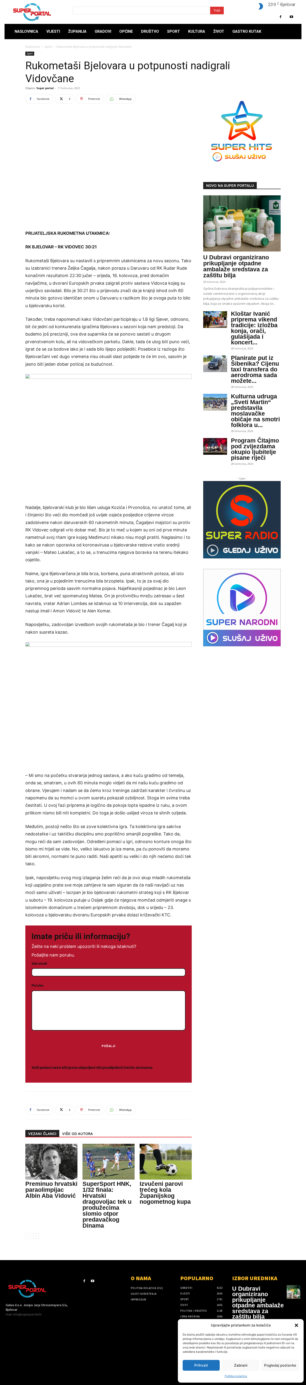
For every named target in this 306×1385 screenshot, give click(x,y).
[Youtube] (291, 17)
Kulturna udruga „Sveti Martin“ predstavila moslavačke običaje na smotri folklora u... (255, 410)
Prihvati (201, 1365)
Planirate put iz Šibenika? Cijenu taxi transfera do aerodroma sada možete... (255, 369)
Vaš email (39, 963)
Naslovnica (32, 47)
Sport (48, 47)
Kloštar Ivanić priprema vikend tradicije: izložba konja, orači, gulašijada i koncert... (254, 328)
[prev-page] (28, 1236)
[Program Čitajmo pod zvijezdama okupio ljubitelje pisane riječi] (215, 446)
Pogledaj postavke (280, 1365)
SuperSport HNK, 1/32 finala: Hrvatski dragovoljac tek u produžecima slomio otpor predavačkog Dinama (106, 1204)
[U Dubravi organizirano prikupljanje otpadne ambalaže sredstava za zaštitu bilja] (242, 223)
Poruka (37, 985)
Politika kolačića (236, 1376)
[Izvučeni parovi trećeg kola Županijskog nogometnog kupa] (166, 1162)
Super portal (45, 88)
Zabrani (240, 1365)
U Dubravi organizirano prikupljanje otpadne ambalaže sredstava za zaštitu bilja (236, 266)
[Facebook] (280, 17)
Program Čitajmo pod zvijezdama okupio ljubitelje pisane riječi (255, 449)
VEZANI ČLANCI (42, 1134)
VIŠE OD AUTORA (77, 1134)
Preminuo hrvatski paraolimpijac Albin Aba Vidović (51, 1189)
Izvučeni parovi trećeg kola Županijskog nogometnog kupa (165, 1192)
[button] (296, 1325)
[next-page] (36, 1236)
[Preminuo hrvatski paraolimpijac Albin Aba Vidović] (51, 1162)
